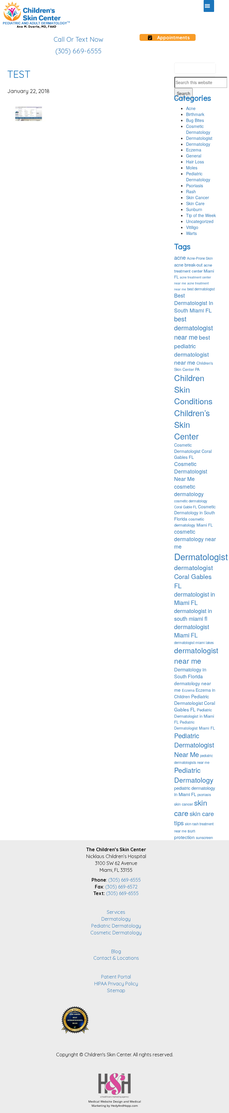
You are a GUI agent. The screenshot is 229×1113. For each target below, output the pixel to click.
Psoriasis (194, 185)
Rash (191, 191)
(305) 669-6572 (121, 887)
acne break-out (188, 264)
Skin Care (195, 203)
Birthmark (195, 114)
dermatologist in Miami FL (194, 598)
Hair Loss (195, 162)
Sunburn (194, 209)
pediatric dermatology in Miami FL (194, 791)
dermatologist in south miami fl (193, 614)
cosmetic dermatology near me (195, 539)
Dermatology (198, 144)
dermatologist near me (196, 655)
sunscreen (204, 837)
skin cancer (183, 804)
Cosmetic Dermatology (198, 129)
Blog (116, 951)
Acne (191, 108)
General (193, 156)
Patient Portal (116, 977)
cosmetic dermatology (189, 490)
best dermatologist (201, 289)
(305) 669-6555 (124, 880)
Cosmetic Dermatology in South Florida (195, 512)
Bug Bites (195, 120)
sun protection (184, 833)
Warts (191, 233)
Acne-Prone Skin (200, 258)
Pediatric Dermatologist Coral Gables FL (194, 703)
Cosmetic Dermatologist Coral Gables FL (193, 451)
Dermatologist (199, 138)
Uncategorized (199, 221)
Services (116, 912)
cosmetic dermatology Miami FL (193, 522)
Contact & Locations (116, 958)
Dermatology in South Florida (190, 673)
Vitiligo (192, 227)
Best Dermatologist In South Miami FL (193, 303)
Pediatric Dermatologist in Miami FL (194, 716)
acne (180, 257)
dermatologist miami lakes (194, 642)
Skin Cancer (197, 197)
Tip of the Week (201, 215)
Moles (191, 168)
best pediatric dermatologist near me (192, 349)
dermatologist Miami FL (191, 630)
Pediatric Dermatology (198, 176)
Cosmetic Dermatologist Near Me (190, 471)
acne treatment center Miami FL (194, 271)
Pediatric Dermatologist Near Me (194, 745)
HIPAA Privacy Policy (116, 984)
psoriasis (204, 794)
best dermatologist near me (193, 328)
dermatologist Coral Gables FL (193, 576)
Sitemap (116, 990)
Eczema (193, 150)
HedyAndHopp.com (124, 1105)
